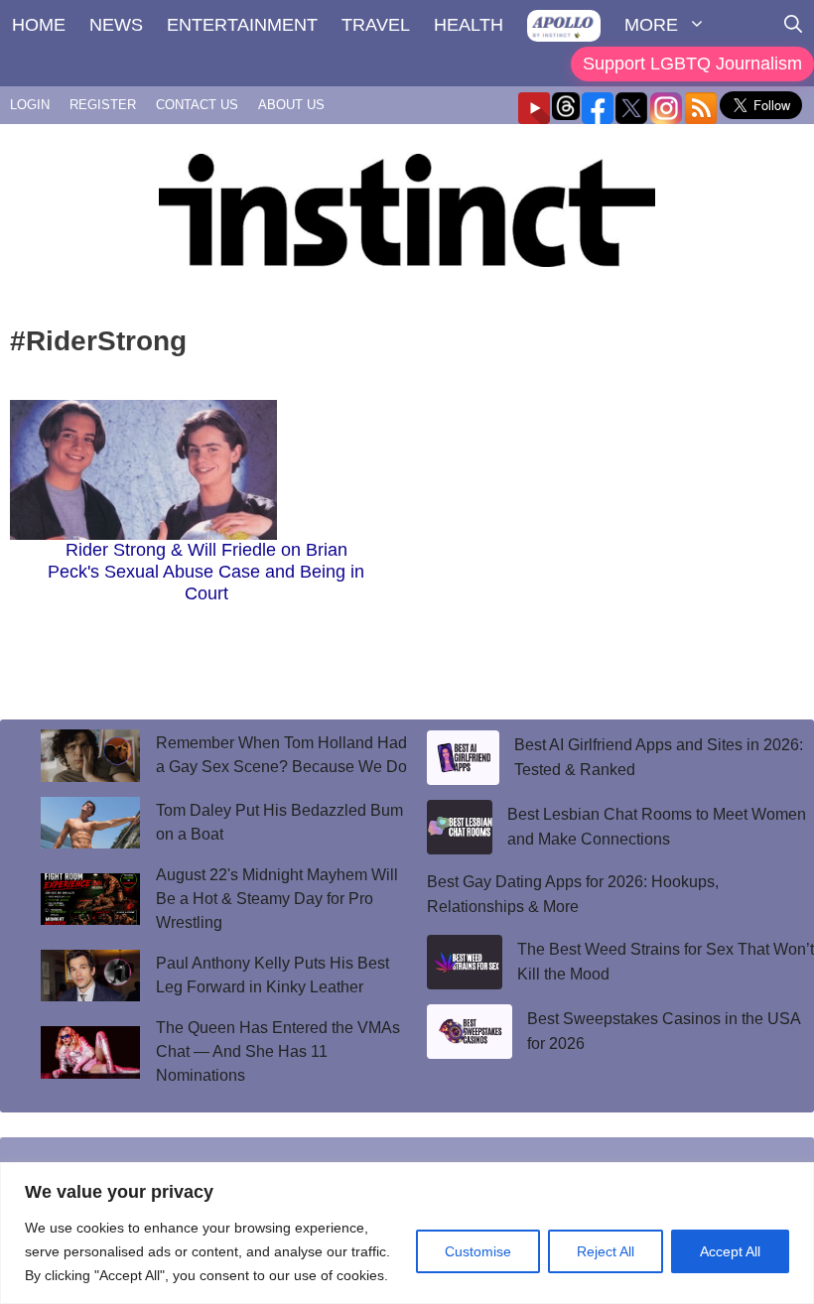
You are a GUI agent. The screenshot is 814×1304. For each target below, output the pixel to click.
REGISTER (102, 104)
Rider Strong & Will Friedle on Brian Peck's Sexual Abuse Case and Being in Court (206, 571)
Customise (478, 1251)
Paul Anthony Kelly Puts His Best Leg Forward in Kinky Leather (272, 975)
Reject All (605, 1251)
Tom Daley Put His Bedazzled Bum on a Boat (279, 822)
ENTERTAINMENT (242, 25)
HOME (39, 25)
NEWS (116, 25)
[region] (407, 1233)
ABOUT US (291, 104)
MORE (651, 25)
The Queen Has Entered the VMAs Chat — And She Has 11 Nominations (278, 1051)
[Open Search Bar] (793, 25)
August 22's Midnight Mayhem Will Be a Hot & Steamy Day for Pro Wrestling (277, 898)
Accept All (730, 1251)
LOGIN (30, 104)
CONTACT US (197, 104)
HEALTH (468, 25)
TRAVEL (375, 25)
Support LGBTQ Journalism (692, 63)
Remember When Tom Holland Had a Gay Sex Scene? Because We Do (281, 754)
